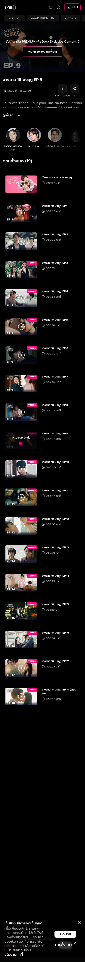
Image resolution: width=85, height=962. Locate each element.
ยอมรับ (65, 934)
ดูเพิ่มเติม (9, 115)
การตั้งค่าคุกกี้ (65, 944)
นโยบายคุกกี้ (13, 954)
